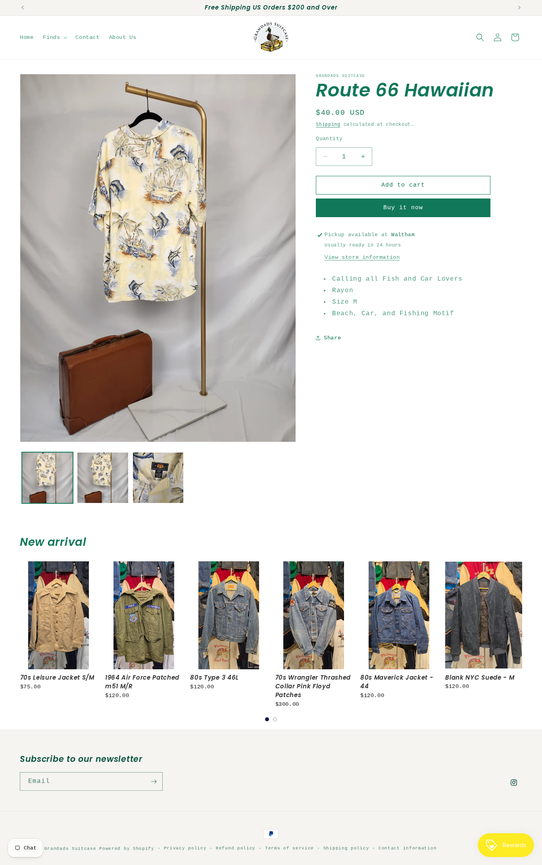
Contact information (407, 848)
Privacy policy (185, 848)
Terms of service (289, 848)
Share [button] (332, 337)
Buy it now (403, 207)
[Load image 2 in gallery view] (102, 477)
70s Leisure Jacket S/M (57, 677)
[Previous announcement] (22, 7)
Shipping (328, 124)
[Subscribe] (153, 781)
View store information (362, 257)
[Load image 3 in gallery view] (158, 477)
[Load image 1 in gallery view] (47, 477)
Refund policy (236, 848)
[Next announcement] (519, 7)
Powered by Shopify (126, 848)
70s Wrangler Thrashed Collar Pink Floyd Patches (313, 686)
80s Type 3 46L (214, 677)
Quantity (329, 138)
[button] (54, 37)
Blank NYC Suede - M (479, 677)
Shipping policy (346, 848)
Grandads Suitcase (70, 848)
